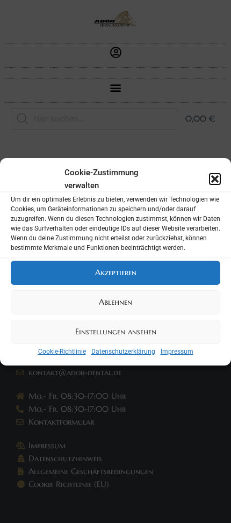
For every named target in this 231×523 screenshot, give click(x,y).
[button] (215, 179)
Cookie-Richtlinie (62, 351)
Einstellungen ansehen (115, 331)
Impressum (177, 351)
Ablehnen (115, 302)
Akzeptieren (115, 272)
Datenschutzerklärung (123, 351)
